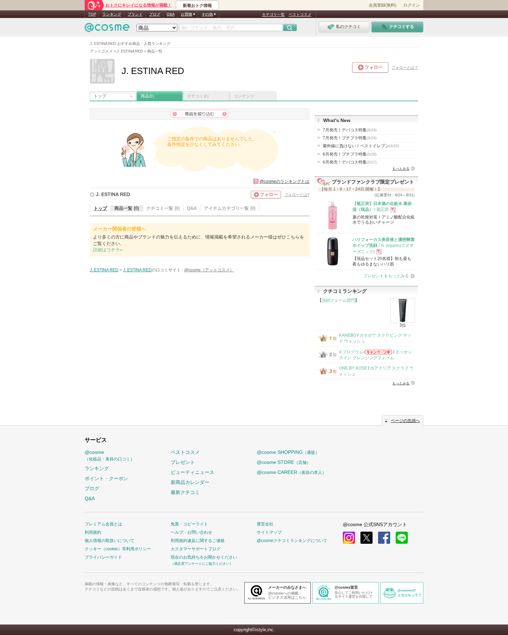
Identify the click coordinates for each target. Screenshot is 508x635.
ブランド (135, 14)
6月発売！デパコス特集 (350, 162)
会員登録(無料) (382, 5)
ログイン (411, 5)
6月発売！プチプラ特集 (350, 154)
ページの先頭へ (405, 420)
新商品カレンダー (190, 482)
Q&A (171, 14)
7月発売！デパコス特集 (350, 130)
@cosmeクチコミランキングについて (292, 540)
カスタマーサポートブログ (195, 549)
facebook (384, 538)
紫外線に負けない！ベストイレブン (361, 145)
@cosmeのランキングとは (284, 181)
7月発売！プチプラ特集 (350, 138)
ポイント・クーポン (106, 478)
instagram (349, 538)
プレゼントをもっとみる (386, 275)
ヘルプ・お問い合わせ (191, 532)
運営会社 (265, 524)
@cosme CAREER (291, 472)
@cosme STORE (284, 462)
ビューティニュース (192, 472)
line (402, 538)
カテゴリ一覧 (273, 14)
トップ (100, 96)
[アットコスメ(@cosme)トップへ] (107, 29)
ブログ (154, 14)
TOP (92, 14)
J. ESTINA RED (113, 194)
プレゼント (183, 462)
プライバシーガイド (103, 557)
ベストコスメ (300, 14)
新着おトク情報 (197, 5)
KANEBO (347, 335)
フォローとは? (296, 195)
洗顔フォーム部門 (338, 300)
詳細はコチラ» (107, 249)
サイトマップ (269, 532)
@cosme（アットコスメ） (209, 270)
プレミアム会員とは (103, 524)
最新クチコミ (185, 492)
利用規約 (93, 532)
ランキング (111, 14)
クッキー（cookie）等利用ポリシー (118, 549)
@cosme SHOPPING (288, 452)
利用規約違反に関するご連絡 (198, 540)
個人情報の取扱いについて (109, 540)
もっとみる (401, 168)
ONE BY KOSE (353, 368)
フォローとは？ (405, 67)
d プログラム (351, 351)
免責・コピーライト (189, 524)
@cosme (109, 455)
